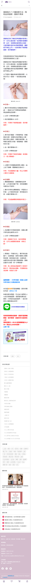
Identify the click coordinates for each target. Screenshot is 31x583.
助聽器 (6, 392)
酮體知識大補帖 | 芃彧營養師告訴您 (13, 523)
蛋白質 (16, 448)
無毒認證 (13, 539)
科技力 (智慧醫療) (9, 424)
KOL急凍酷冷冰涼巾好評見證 (12, 438)
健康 (8, 462)
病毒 (15, 451)
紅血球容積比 (6, 459)
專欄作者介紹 (8, 421)
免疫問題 (19, 451)
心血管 (4, 448)
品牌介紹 (8, 539)
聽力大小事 (7, 386)
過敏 (10, 464)
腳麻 (13, 356)
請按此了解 (13, 291)
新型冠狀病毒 (10, 454)
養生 (19, 454)
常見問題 (18, 539)
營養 (21, 448)
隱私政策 (23, 539)
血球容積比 (13, 462)
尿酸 (20, 459)
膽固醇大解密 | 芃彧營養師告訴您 (13, 520)
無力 (18, 356)
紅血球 (19, 462)
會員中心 (3, 539)
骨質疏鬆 (5, 456)
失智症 (10, 451)
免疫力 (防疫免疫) (9, 374)
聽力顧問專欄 (8, 383)
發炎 (17, 464)
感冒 (14, 464)
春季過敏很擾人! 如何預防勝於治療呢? (14, 517)
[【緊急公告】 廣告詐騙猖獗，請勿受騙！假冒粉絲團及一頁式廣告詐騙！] (15, 497)
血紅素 (12, 459)
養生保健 (11, 456)
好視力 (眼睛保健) (9, 380)
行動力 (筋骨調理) (9, 377)
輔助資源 (6, 409)
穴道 (4, 454)
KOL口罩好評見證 (9, 430)
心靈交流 (6, 415)
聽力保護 (6, 389)
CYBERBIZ (5, 577)
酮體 (17, 459)
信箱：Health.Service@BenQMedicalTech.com (12, 556)
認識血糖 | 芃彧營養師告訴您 (11, 529)
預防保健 (17, 456)
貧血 (23, 462)
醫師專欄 (6, 412)
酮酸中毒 (5, 464)
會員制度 (3, 545)
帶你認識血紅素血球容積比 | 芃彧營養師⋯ (15, 526)
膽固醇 (24, 459)
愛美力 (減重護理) (9, 371)
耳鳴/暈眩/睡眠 (8, 406)
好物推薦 (6, 427)
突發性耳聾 (7, 403)
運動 (16, 454)
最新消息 (6, 418)
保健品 (23, 454)
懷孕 (4, 462)
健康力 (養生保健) (9, 368)
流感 (24, 451)
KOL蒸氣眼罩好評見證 (10, 433)
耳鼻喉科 (26, 448)
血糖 (22, 456)
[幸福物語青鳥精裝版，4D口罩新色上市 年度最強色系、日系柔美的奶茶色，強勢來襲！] (15, 479)
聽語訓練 (6, 398)
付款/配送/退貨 (9, 545)
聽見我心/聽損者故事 (10, 400)
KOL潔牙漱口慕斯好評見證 (11, 436)
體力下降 (5, 451)
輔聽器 (6, 395)
